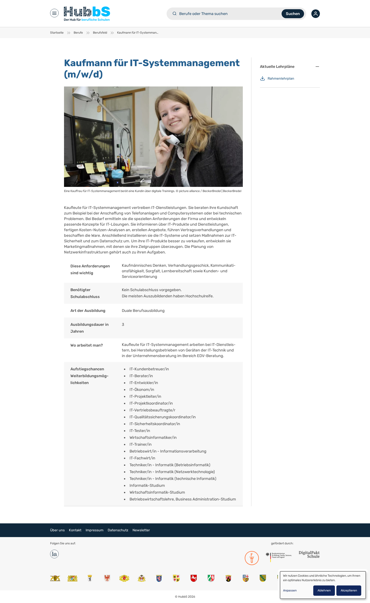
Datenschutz (118, 530)
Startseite (57, 32)
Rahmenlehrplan (281, 78)
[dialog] (323, 585)
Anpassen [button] (290, 590)
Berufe (78, 32)
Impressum (94, 530)
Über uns (57, 530)
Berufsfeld (100, 32)
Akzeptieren (349, 590)
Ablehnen (324, 590)
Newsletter (141, 530)
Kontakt (75, 530)
